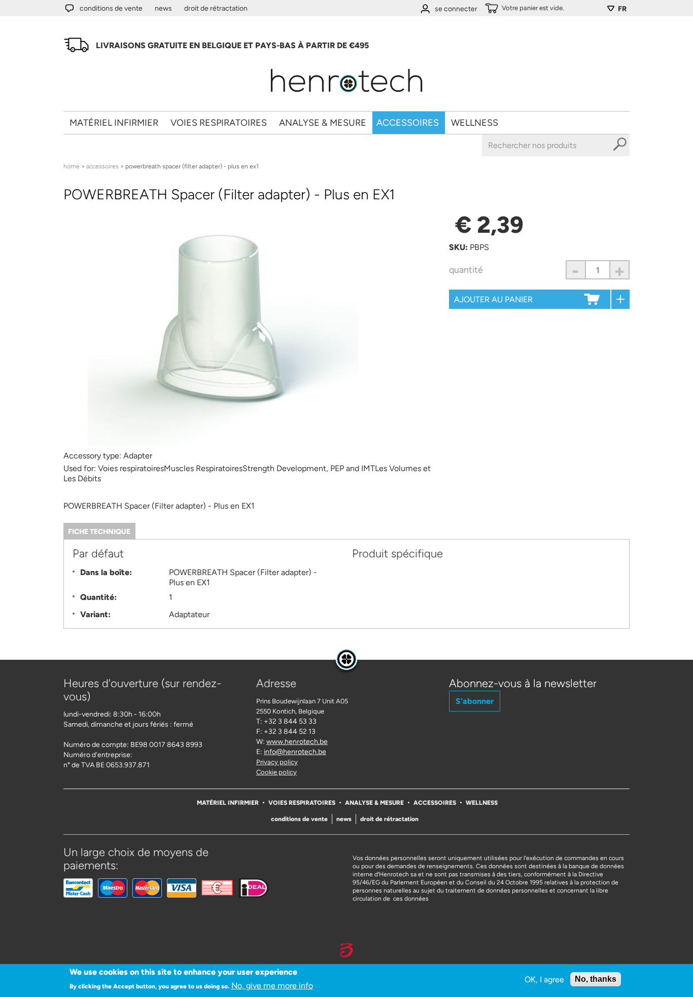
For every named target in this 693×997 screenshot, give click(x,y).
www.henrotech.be (297, 741)
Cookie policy (276, 772)
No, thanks (595, 979)
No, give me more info (272, 985)
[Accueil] (346, 95)
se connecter (456, 9)
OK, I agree (544, 979)
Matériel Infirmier (114, 122)
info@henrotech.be (295, 751)
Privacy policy (277, 762)
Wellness (474, 122)
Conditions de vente (111, 8)
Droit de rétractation (216, 8)
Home (71, 166)
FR (622, 9)
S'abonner (475, 701)
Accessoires (407, 122)
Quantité (466, 269)
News (163, 8)
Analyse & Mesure (322, 122)
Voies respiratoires (218, 122)
